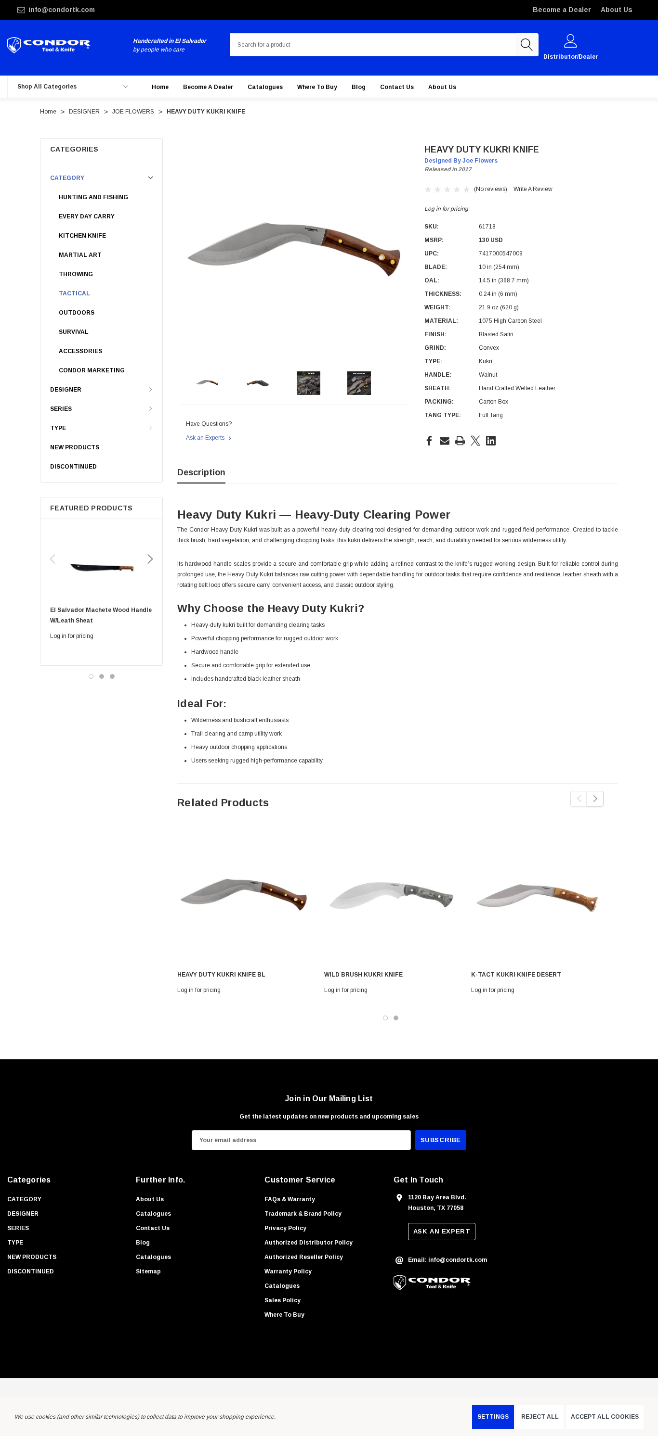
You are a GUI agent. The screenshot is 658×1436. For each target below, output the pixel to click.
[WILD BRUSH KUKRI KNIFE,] (390, 897)
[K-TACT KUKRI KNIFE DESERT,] (537, 897)
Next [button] (150, 559)
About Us (616, 9)
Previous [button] (52, 559)
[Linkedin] (491, 440)
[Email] (444, 440)
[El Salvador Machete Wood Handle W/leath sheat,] (101, 564)
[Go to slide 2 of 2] (396, 1018)
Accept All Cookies (605, 1416)
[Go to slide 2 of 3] (101, 676)
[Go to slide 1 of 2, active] (385, 1018)
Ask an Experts (206, 437)
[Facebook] (429, 440)
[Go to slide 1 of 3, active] (91, 676)
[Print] (460, 440)
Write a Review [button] (533, 189)
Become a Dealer (562, 9)
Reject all (540, 1416)
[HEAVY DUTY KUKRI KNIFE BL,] (243, 897)
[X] (475, 440)
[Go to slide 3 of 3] (112, 676)
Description (201, 472)
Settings (493, 1416)
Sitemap (148, 1271)
